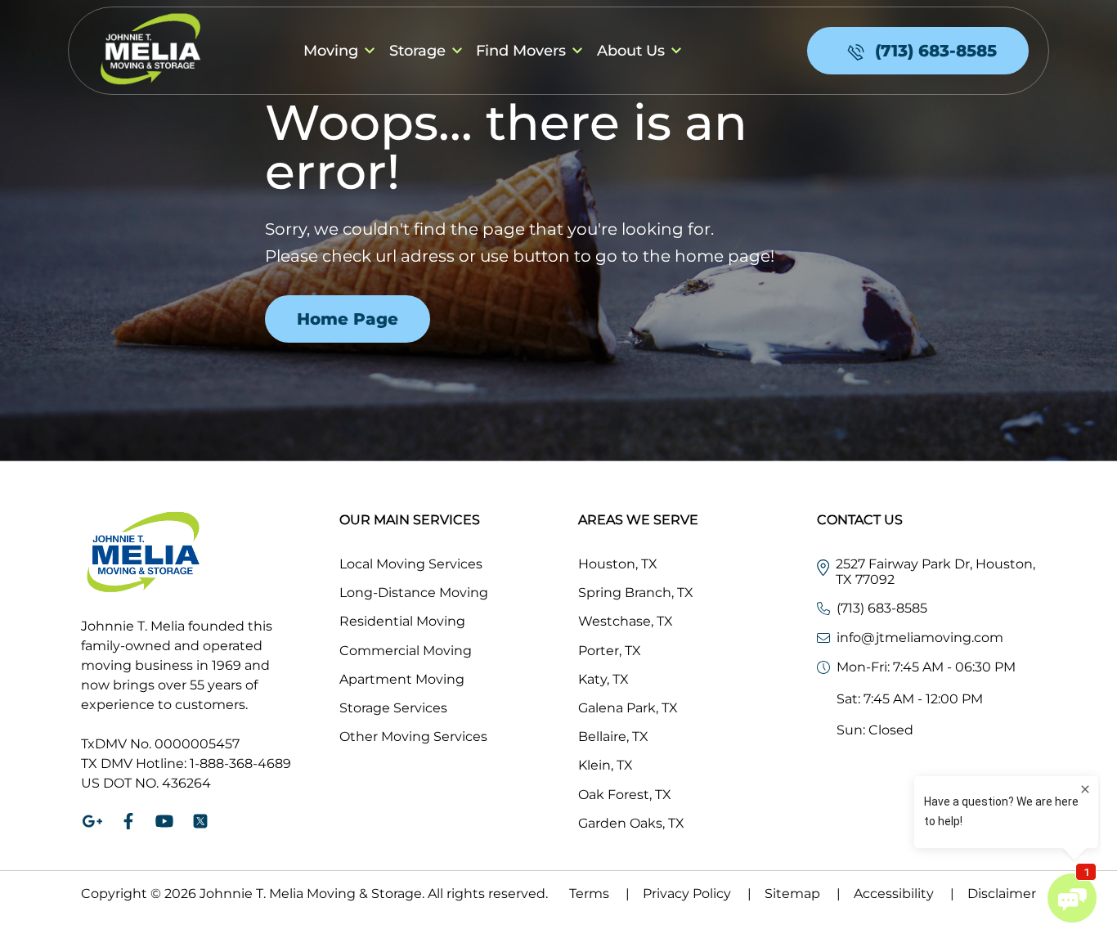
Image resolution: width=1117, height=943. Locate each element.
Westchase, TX (625, 621)
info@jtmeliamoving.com (920, 637)
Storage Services (393, 708)
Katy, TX (603, 679)
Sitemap (803, 893)
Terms (599, 893)
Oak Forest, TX (624, 794)
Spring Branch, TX (635, 592)
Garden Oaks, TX (631, 823)
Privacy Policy (697, 893)
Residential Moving (402, 621)
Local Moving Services (410, 564)
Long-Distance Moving (413, 592)
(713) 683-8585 (882, 608)
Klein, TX (605, 765)
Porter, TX (609, 650)
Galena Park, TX (628, 708)
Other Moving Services (413, 736)
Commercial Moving (405, 650)
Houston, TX (617, 564)
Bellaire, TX (613, 736)
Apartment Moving (401, 679)
